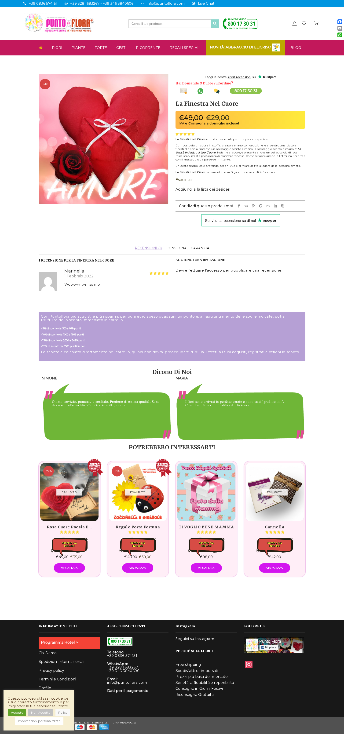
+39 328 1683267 (84, 3)
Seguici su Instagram (195, 638)
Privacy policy (51, 670)
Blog (295, 47)
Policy (62, 712)
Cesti (121, 47)
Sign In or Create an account (294, 23)
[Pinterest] (254, 206)
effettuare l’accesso (203, 270)
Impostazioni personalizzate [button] (39, 721)
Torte (101, 47)
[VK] (247, 206)
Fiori (57, 47)
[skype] (283, 206)
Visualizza (69, 568)
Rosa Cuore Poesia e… (69, 527)
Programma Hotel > (59, 642)
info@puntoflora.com (166, 3)
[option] (105, 409)
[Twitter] (232, 206)
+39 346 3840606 (118, 3)
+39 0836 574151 (43, 3)
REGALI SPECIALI (185, 47)
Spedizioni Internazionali (61, 661)
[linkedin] (276, 206)
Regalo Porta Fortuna (138, 527)
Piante (78, 47)
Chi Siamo (48, 653)
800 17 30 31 (245, 91)
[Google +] (261, 206)
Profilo (45, 688)
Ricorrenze (148, 47)
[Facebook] (239, 206)
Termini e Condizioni (57, 679)
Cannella (274, 527)
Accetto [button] (17, 712)
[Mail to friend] (269, 206)
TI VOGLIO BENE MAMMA (206, 527)
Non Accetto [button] (41, 712)
